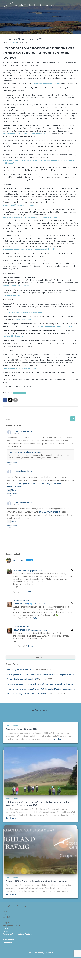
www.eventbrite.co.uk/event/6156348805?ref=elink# (24, 134)
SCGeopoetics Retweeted (21, 600)
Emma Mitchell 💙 (21, 604)
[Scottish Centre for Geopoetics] (30, 5)
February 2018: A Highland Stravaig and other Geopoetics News (36, 881)
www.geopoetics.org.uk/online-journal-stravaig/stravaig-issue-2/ (29, 249)
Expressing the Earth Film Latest (20, 669)
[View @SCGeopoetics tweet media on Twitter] (15, 641)
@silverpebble (37, 604)
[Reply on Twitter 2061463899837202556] (15, 618)
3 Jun (41, 571)
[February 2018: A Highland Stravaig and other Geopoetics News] (40, 849)
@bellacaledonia (36, 630)
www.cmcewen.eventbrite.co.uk (46, 84)
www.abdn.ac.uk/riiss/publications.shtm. (18, 205)
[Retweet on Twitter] (12, 600)
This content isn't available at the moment (26, 452)
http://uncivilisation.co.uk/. (13, 336)
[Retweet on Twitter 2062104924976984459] (19, 592)
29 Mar (45, 630)
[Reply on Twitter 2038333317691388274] (15, 646)
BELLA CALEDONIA (22, 630)
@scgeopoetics (32, 571)
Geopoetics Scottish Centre (22, 431)
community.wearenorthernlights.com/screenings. (22, 312)
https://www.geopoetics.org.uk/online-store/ (20, 368)
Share (10, 464)
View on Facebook (12, 462)
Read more (59, 739)
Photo (13, 490)
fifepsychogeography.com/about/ (16, 286)
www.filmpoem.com (23, 319)
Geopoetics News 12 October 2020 (21, 729)
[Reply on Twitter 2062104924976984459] (15, 592)
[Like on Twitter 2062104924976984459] (23, 592)
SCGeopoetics (20, 570)
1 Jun (45, 604)
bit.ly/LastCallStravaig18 (49, 512)
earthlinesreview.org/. (11, 295)
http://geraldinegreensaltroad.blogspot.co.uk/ (54, 326)
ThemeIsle (49, 953)
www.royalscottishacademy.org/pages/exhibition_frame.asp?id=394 (30, 218)
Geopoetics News (19, 393)
